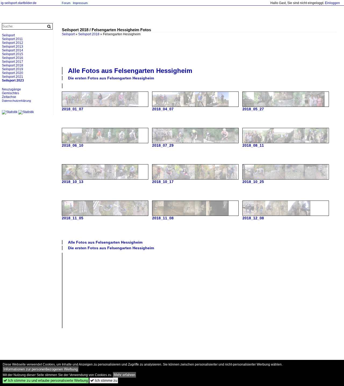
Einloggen (332, 3)
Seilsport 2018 (88, 34)
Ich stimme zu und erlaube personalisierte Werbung (45, 380)
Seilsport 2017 (12, 62)
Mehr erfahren (124, 375)
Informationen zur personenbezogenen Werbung (40, 369)
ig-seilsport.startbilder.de (19, 3)
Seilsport (8, 35)
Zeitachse (9, 97)
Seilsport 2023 (13, 80)
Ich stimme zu (103, 380)
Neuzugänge (11, 89)
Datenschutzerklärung (16, 100)
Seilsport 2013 (12, 46)
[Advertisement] (199, 51)
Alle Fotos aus (130, 70)
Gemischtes (10, 93)
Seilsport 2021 (12, 77)
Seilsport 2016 (12, 58)
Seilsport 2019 (12, 69)
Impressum (80, 3)
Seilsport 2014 (12, 50)
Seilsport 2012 (12, 43)
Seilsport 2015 (12, 54)
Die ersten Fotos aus (111, 78)
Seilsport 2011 (12, 39)
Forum (66, 3)
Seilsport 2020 (12, 73)
